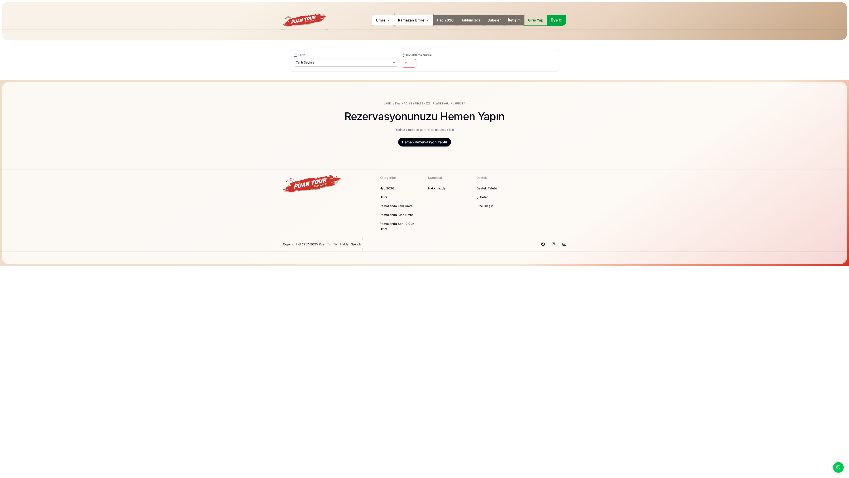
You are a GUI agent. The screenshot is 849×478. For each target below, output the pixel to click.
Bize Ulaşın (484, 206)
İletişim (514, 20)
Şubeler (494, 20)
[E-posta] (564, 244)
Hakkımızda (470, 20)
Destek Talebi (486, 188)
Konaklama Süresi (418, 55)
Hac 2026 (445, 20)
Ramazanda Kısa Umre (396, 215)
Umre (383, 197)
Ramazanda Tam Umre (396, 206)
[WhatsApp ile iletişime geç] (838, 467)
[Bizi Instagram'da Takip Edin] (553, 244)
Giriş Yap (535, 20)
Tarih (301, 55)
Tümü (409, 63)
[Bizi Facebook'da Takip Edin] (543, 244)
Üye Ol (556, 20)
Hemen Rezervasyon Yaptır (424, 142)
